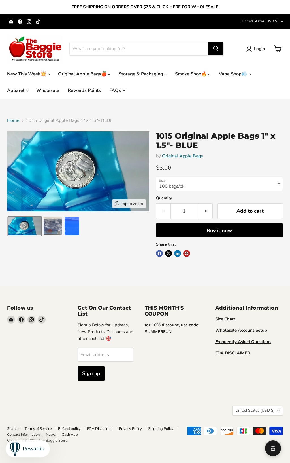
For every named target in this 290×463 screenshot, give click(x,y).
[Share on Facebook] (159, 253)
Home (13, 120)
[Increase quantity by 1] (205, 211)
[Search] (215, 48)
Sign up (91, 373)
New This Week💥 (27, 74)
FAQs (115, 90)
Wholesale (47, 90)
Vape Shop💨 (233, 74)
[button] (256, 49)
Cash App (70, 434)
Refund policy (69, 428)
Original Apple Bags (182, 156)
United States (260, 21)
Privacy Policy (130, 428)
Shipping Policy (161, 428)
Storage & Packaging (141, 74)
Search (12, 428)
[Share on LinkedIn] (177, 253)
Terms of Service (38, 428)
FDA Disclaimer (100, 428)
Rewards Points (84, 90)
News (51, 434)
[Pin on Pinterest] (186, 253)
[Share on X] (168, 253)
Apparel (16, 90)
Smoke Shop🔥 (191, 74)
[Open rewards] (273, 448)
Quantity (164, 198)
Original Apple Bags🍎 (83, 74)
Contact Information (23, 434)
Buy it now (219, 230)
